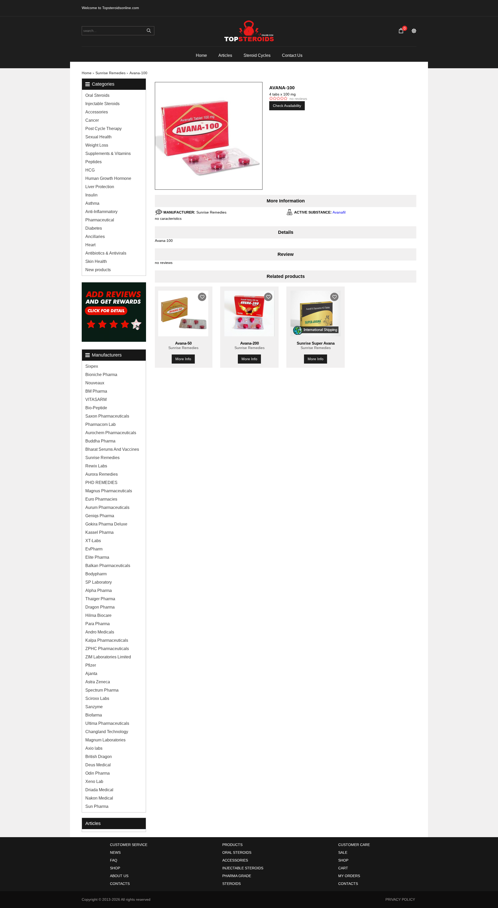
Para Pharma (97, 624)
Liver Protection (99, 187)
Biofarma (93, 715)
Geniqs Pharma (99, 516)
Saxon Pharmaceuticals (107, 416)
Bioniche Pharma (101, 374)
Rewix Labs (96, 466)
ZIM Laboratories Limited (108, 657)
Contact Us (292, 55)
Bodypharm (96, 574)
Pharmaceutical (99, 220)
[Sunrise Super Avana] (315, 313)
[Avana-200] (249, 313)
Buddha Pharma (100, 441)
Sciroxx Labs (97, 698)
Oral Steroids (97, 95)
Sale (342, 852)
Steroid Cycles (257, 55)
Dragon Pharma (100, 607)
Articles (225, 55)
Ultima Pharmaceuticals (107, 723)
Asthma (92, 203)
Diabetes (93, 228)
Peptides (93, 162)
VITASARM (96, 399)
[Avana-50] (183, 313)
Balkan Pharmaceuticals (107, 565)
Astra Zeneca (97, 682)
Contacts (120, 884)
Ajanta (91, 673)
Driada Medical (99, 790)
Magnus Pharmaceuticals (108, 491)
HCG (90, 170)
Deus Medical (98, 765)
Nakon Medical (99, 798)
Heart (90, 245)
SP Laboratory (98, 582)
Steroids (231, 884)
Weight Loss (96, 145)
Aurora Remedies (101, 474)
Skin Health (96, 261)
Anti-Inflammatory (101, 211)
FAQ (113, 860)
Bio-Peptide (96, 408)
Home (201, 55)
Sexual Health (98, 137)
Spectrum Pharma (102, 690)
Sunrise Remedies (102, 457)
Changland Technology (106, 731)
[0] (401, 30)
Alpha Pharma (98, 590)
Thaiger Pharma (100, 599)
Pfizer (90, 665)
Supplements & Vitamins (108, 153)
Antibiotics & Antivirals (105, 253)
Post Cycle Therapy (103, 128)
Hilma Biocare (98, 615)
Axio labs (93, 748)
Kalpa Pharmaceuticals (106, 640)
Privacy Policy (400, 899)
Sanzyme (94, 707)
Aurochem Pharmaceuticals (110, 433)
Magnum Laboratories (105, 740)
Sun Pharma (96, 806)
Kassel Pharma (99, 532)
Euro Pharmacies (101, 499)
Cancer (92, 120)
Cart (343, 868)
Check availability (287, 106)
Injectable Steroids (102, 103)
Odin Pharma (97, 773)
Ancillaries (95, 236)
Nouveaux (94, 383)
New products (98, 270)
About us (119, 876)
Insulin (91, 195)
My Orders (349, 876)
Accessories (96, 112)
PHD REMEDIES (101, 482)
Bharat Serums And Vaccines (112, 449)
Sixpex (91, 366)
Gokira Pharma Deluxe (106, 524)
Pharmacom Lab (100, 424)
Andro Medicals (99, 632)
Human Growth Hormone (108, 178)
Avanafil (339, 212)
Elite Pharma (97, 557)
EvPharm (93, 549)
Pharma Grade (236, 876)
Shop (115, 868)
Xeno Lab (94, 781)
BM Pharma (96, 391)
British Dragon (98, 756)
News (115, 852)
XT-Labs (93, 540)
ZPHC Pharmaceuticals (107, 648)
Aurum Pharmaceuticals (107, 507)
